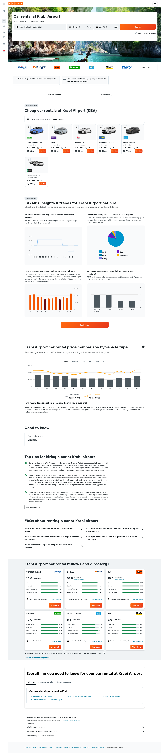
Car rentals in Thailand (46, 748)
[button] (4, 3)
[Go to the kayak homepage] (15, 3)
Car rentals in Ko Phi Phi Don (80, 748)
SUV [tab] (83, 361)
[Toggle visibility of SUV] (120, 251)
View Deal (42, 151)
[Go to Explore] (4, 32)
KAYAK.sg (28, 748)
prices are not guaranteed (71, 720)
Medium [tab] (75, 361)
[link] (85, 325)
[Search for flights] (4, 10)
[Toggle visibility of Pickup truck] (122, 255)
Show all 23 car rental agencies (37, 657)
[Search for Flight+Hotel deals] (4, 25)
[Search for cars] (4, 20)
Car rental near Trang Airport (113, 696)
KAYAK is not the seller (36, 727)
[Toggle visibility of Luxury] (103, 258)
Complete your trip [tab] (45, 682)
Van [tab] (90, 361)
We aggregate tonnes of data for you (42, 731)
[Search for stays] (4, 15)
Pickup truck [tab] (100, 361)
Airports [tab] (31, 682)
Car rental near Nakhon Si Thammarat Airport (46, 700)
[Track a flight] (4, 37)
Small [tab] (66, 361)
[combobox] (20, 21)
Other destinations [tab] (64, 682)
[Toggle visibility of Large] (102, 255)
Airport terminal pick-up (147, 33)
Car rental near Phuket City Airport (42, 696)
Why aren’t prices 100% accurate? (41, 735)
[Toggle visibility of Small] (102, 251)
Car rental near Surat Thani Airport (79, 696)
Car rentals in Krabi (62, 748)
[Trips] (4, 44)
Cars (34, 748)
